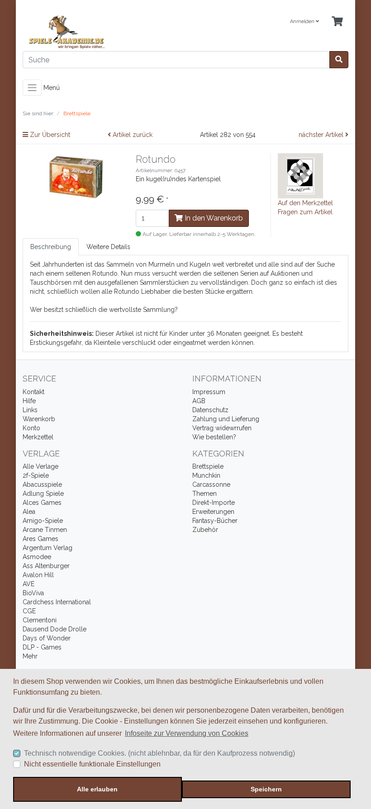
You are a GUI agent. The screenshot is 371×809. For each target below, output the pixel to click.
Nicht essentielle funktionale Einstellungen (92, 764)
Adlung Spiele (43, 493)
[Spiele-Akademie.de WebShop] (101, 32)
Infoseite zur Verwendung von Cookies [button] (186, 733)
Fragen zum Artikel (305, 212)
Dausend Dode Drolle (54, 629)
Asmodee (37, 556)
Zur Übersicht (49, 134)
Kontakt (33, 391)
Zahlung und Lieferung (225, 419)
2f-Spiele (36, 475)
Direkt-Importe (213, 502)
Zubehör (205, 529)
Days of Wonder (47, 638)
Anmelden (303, 21)
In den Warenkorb (213, 218)
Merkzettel (38, 437)
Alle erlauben (97, 789)
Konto (31, 428)
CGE (29, 611)
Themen (204, 493)
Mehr (30, 656)
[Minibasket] (337, 22)
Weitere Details (108, 246)
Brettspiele (208, 466)
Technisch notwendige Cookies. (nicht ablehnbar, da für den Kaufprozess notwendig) (159, 753)
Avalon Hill (38, 575)
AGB (198, 400)
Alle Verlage (40, 466)
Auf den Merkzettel (305, 203)
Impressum (208, 391)
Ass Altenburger (46, 565)
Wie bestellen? (214, 437)
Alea (29, 511)
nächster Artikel (322, 134)
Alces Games (42, 502)
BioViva (33, 593)
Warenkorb (39, 419)
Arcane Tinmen (45, 529)
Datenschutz (210, 410)
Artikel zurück (131, 134)
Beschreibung (50, 246)
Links (30, 410)
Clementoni (40, 620)
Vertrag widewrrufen (222, 428)
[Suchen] (338, 59)
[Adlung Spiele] (300, 175)
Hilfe (29, 400)
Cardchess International (57, 602)
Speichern (266, 789)
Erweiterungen (213, 511)
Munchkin (206, 475)
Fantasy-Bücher (215, 520)
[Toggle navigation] (32, 88)
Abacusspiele (42, 484)
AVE (28, 584)
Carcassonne (211, 484)
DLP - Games (42, 647)
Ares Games (40, 538)
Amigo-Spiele (43, 520)
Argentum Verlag (47, 547)
